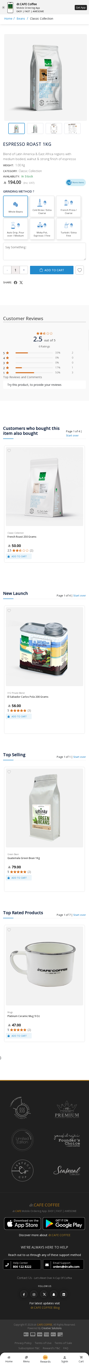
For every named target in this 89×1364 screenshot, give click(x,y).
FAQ (65, 1348)
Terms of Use (43, 1343)
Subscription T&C (29, 1348)
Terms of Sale (63, 1343)
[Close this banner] (3, 7)
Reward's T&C (51, 1348)
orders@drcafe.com (66, 1266)
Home (8, 18)
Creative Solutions (51, 1328)
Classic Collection (41, 18)
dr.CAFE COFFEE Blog (45, 1307)
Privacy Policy (23, 1343)
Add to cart (54, 270)
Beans (21, 18)
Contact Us (24, 1278)
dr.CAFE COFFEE (59, 1235)
